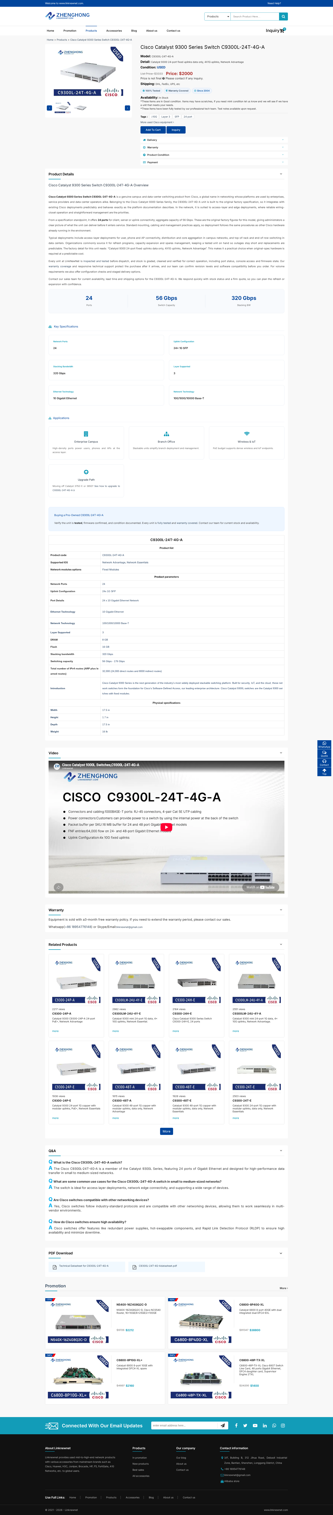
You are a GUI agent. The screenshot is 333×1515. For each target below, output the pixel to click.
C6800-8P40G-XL (251, 1304)
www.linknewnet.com (276, 1509)
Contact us (173, 30)
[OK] (223, 1425)
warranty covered (187, 522)
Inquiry (176, 129)
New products (141, 1463)
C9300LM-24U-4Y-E (126, 1013)
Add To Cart (153, 129)
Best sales (138, 1469)
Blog (134, 30)
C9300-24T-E (242, 1100)
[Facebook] (237, 1425)
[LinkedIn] (265, 1425)
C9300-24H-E (182, 1013)
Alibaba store (231, 1481)
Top (324, 773)
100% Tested (153, 90)
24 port (188, 116)
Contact (324, 764)
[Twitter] (246, 1425)
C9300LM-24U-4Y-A (247, 1013)
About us (151, 30)
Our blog (181, 1457)
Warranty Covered (178, 90)
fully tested (164, 522)
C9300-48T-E (182, 1100)
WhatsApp (324, 746)
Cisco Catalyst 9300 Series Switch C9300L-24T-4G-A (101, 39)
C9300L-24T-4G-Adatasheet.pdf (158, 1265)
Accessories (114, 30)
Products (91, 30)
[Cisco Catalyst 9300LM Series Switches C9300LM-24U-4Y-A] (257, 982)
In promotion (140, 1457)
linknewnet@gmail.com (129, 926)
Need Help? (274, 3)
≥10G (154, 116)
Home (50, 30)
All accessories (141, 1475)
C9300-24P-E (61, 1100)
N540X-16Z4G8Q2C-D (132, 1304)
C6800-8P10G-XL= (129, 1360)
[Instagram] (283, 1425)
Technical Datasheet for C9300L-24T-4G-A (84, 1265)
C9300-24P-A (61, 1013)
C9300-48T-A (121, 1100)
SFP (177, 116)
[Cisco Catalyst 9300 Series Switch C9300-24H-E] (197, 982)
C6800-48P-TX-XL (252, 1360)
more (55, 1031)
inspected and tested (96, 261)
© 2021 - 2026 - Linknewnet (61, 1509)
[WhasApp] (275, 1425)
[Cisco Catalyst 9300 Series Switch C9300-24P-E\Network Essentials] (76, 1068)
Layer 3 (165, 116)
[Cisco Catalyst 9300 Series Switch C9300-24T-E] (257, 1068)
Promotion (69, 30)
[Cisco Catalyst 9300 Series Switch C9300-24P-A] (76, 982)
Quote (324, 755)
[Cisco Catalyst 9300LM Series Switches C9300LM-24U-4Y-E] (136, 982)
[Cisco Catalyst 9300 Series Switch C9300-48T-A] (136, 1068)
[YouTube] (256, 1425)
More (166, 1131)
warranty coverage (60, 266)
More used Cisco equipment (156, 122)
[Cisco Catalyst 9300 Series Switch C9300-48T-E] (197, 1068)
